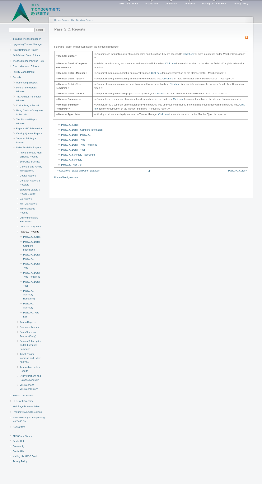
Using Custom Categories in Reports (29, 112)
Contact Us (189, 3)
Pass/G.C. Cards (31, 237)
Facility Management (23, 72)
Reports (17, 77)
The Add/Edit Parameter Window (28, 98)
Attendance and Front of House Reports (31, 154)
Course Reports (28, 175)
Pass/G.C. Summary (28, 305)
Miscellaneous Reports (27, 210)
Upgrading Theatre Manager (27, 44)
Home (57, 20)
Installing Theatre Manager (27, 39)
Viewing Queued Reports (29, 133)
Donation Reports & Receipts (30, 182)
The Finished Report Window (26, 121)
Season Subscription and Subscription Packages (30, 345)
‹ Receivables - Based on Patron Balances (77, 170)
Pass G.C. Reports (29, 231)
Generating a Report (26, 82)
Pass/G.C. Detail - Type (32, 265)
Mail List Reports (28, 203)
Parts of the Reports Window (26, 89)
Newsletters (19, 427)
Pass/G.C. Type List (31, 314)
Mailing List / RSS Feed (214, 3)
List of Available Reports (28, 147)
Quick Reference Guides (25, 50)
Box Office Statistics (30, 161)
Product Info (151, 3)
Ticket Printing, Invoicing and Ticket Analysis (30, 358)
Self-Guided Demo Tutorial (26, 55)
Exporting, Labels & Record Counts (30, 191)
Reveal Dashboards (23, 395)
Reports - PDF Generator (29, 128)
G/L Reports (26, 198)
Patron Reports (27, 322)
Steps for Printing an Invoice (26, 140)
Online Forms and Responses (29, 219)
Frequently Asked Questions (27, 412)
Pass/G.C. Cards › (237, 170)
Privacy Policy (241, 3)
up (149, 170)
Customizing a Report (27, 105)
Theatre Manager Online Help (28, 61)
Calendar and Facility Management (31, 168)
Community (171, 3)
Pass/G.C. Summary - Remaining (29, 294)
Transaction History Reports (30, 369)
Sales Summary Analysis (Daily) (28, 334)
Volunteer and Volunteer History (29, 387)
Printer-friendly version (66, 177)
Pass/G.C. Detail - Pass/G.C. (32, 256)
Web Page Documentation (26, 406)
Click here (188, 54)
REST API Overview (23, 401)
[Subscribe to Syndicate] (246, 36)
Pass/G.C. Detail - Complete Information (32, 246)
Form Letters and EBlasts (26, 66)
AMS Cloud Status (128, 3)
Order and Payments (30, 226)
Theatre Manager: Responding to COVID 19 (29, 419)
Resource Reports (29, 327)
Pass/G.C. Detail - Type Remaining (32, 274)
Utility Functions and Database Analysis (30, 378)
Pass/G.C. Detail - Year (32, 283)
